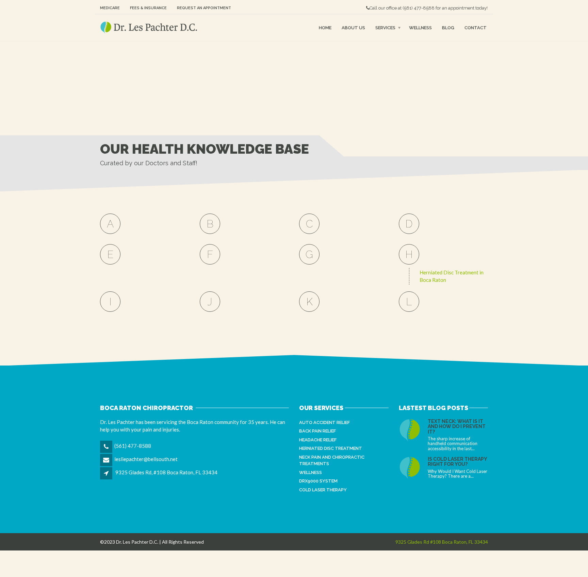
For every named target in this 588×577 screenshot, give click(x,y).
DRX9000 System (318, 480)
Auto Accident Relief (324, 422)
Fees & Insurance (148, 8)
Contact (475, 27)
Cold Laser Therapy (323, 489)
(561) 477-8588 (419, 8)
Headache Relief (318, 439)
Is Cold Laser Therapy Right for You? (457, 461)
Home (325, 27)
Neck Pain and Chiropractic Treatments (331, 460)
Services (385, 27)
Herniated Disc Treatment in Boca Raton (452, 276)
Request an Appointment (204, 8)
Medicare (110, 8)
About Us (353, 27)
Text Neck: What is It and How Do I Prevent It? (457, 427)
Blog (448, 27)
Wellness (420, 27)
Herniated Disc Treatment (330, 448)
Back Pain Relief (317, 431)
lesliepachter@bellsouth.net (146, 459)
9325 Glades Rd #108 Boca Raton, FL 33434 (441, 542)
